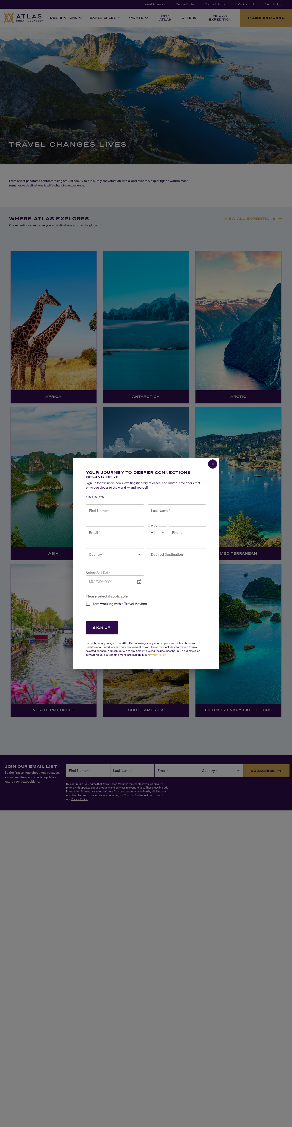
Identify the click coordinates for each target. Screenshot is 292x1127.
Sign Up (102, 627)
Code (154, 526)
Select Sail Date (98, 572)
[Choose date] (139, 581)
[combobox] (111, 554)
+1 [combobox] (153, 532)
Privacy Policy (157, 655)
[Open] (139, 554)
